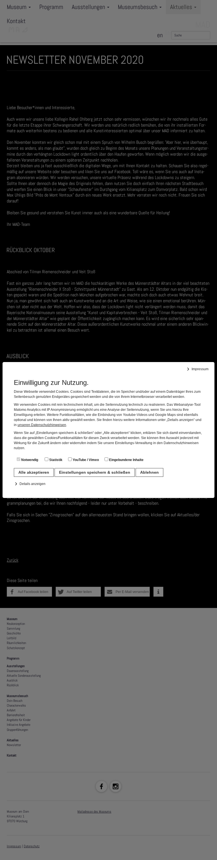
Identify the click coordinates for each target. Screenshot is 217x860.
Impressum (200, 369)
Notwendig (29, 460)
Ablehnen (149, 472)
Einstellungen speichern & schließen (94, 472)
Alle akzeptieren (33, 472)
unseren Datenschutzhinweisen (42, 425)
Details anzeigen (32, 484)
